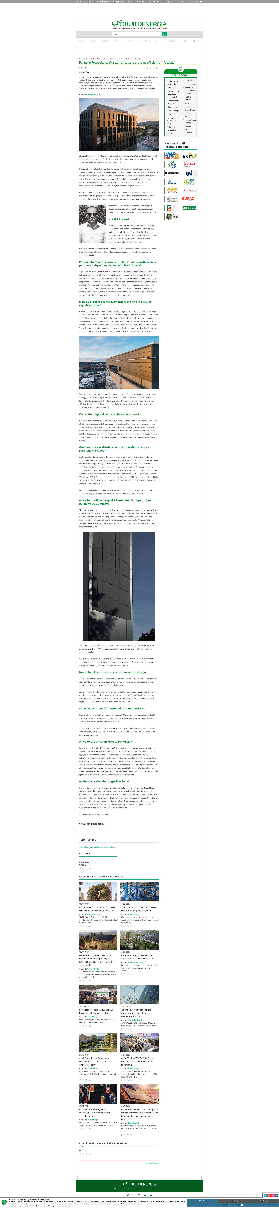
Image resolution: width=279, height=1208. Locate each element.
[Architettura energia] (172, 190)
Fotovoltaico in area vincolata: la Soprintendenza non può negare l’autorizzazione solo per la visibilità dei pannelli (97, 960)
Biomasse (171, 88)
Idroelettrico (190, 80)
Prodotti (82, 41)
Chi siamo (117, 1189)
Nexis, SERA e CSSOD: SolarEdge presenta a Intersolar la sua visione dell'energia (137, 1061)
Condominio (172, 107)
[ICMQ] (189, 164)
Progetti (159, 41)
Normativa (189, 103)
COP (169, 114)
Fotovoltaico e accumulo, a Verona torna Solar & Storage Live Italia (96, 1011)
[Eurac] (189, 199)
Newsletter (195, 41)
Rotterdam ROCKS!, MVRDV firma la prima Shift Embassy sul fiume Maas (97, 909)
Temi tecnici (106, 41)
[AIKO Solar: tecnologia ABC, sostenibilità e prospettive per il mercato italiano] (98, 1094)
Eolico (169, 133)
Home (81, 59)
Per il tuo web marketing (137, 1)
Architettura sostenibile (89, 847)
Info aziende (171, 41)
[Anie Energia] (189, 181)
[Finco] (172, 208)
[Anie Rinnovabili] (172, 155)
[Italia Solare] (172, 199)
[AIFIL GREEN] (189, 208)
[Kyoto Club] (172, 181)
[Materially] (172, 173)
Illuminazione (190, 84)
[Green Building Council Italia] (172, 216)
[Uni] (189, 173)
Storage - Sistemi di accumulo (188, 129)
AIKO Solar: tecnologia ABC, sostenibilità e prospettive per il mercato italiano (95, 1112)
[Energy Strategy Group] (172, 164)
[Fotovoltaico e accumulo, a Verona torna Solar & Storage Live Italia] (98, 994)
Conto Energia (173, 111)
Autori (126, 1189)
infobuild (81, 1)
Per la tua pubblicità (139, 1189)
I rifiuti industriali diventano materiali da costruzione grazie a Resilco (138, 909)
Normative (129, 41)
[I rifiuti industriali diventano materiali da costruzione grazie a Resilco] (139, 891)
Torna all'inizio (151, 1163)
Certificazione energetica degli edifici (173, 94)
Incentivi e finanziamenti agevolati (190, 90)
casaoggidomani (94, 1)
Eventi (183, 41)
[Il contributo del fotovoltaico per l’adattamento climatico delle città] (139, 940)
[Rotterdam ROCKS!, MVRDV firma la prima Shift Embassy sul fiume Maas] (98, 891)
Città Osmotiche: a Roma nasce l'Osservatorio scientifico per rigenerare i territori (94, 1061)
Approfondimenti (144, 41)
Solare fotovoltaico (107, 847)
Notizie (117, 41)
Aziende (93, 41)
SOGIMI (83, 865)
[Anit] (189, 155)
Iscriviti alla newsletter (159, 1)
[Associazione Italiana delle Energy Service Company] (189, 190)
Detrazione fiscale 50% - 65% (172, 121)
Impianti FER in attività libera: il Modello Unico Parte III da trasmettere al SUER (135, 1012)
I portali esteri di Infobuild (114, 1)
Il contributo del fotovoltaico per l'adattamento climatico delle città (137, 957)
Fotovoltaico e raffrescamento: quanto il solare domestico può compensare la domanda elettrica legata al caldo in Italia (139, 1114)
